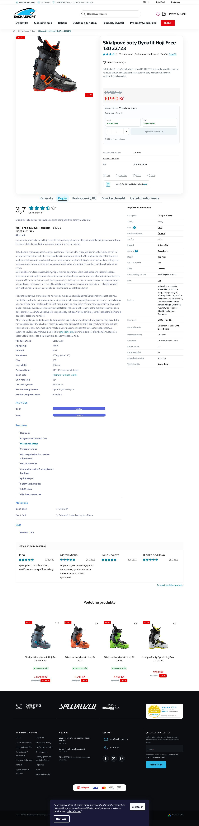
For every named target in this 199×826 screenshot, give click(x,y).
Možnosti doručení (111, 158)
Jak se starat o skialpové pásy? (72, 749)
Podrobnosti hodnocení (146, 54)
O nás (18, 738)
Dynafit (172, 54)
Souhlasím (137, 807)
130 (159, 280)
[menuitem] (22, 22)
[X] (114, 758)
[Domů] (14, 31)
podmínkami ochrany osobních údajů (162, 756)
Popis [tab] (62, 198)
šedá (160, 227)
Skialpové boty (165, 215)
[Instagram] (122, 758)
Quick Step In (66, 332)
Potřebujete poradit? (44, 747)
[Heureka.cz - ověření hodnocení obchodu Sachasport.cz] (164, 711)
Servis (38, 769)
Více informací (74, 811)
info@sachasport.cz (119, 739)
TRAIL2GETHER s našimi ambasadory (74, 757)
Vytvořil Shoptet (177, 815)
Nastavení (61, 819)
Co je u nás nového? (24, 742)
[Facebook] (106, 758)
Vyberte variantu (154, 131)
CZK (145, 2)
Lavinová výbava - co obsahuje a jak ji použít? (74, 739)
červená (161, 233)
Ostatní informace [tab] (145, 198)
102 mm (161, 268)
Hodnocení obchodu (24, 760)
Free (165, 251)
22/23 (160, 239)
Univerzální (163, 245)
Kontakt (19, 765)
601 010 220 (115, 747)
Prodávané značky (43, 742)
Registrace (175, 2)
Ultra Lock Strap (29, 443)
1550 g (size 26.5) (165, 320)
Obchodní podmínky (24, 747)
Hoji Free (162, 256)
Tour (160, 251)
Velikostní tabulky (43, 774)
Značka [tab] (113, 198)
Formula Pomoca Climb (65, 375)
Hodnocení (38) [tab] (84, 198)
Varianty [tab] (46, 198)
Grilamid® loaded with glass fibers (168, 327)
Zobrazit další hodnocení (169, 585)
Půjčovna (40, 765)
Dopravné (40, 738)
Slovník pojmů (42, 752)
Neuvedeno (163, 364)
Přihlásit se (156, 764)
